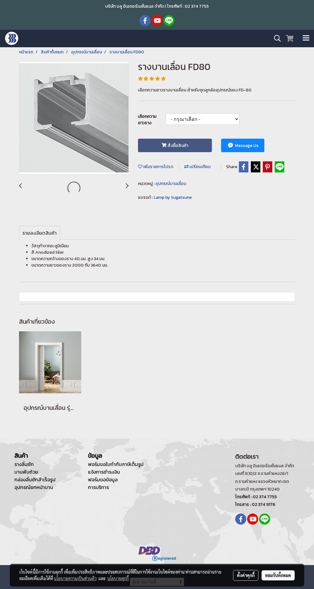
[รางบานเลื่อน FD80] (73, 118)
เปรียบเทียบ (200, 167)
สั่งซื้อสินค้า (177, 145)
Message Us (246, 145)
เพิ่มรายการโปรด (157, 167)
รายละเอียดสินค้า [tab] (39, 233)
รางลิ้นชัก (24, 464)
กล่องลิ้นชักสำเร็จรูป (35, 479)
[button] (275, 38)
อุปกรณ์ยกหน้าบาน (33, 487)
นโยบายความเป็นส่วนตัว (75, 578)
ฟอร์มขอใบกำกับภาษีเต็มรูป (116, 464)
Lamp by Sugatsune (173, 197)
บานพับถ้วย (26, 471)
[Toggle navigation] (306, 38)
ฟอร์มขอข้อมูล (103, 479)
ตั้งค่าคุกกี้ (246, 575)
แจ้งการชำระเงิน (104, 471)
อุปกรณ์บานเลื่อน (170, 183)
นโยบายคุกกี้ (118, 578)
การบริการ (98, 487)
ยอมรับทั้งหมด (278, 575)
